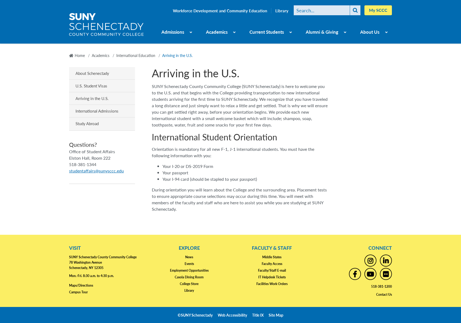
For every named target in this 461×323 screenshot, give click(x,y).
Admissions (172, 32)
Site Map (276, 315)
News (189, 257)
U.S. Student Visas (91, 86)
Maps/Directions (81, 285)
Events (189, 264)
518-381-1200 (381, 286)
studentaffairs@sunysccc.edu (96, 171)
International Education (135, 55)
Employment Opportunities (189, 270)
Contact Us (384, 294)
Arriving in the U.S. (92, 98)
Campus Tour (78, 292)
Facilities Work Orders (272, 284)
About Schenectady (92, 73)
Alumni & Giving (322, 32)
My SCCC (378, 10)
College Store (189, 284)
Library (281, 10)
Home (80, 55)
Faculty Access (272, 264)
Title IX (258, 315)
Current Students (266, 32)
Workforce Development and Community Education (220, 10)
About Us (369, 32)
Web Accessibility (232, 315)
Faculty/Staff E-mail (272, 270)
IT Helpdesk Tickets (272, 277)
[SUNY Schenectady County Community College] (106, 26)
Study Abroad (87, 123)
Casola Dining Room (189, 277)
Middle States (271, 257)
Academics (217, 32)
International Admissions (96, 111)
